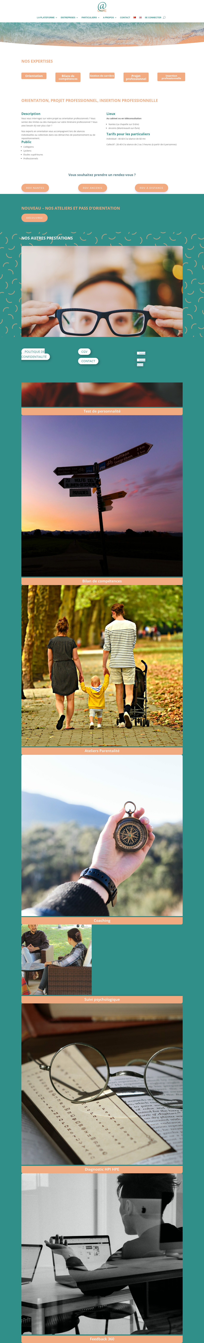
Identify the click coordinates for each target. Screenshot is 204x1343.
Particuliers (89, 17)
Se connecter (153, 17)
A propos (108, 17)
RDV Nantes (35, 187)
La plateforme (46, 17)
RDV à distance (151, 187)
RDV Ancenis (92, 187)
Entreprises (68, 17)
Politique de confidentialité (34, 354)
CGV (84, 352)
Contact (125, 17)
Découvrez (34, 217)
